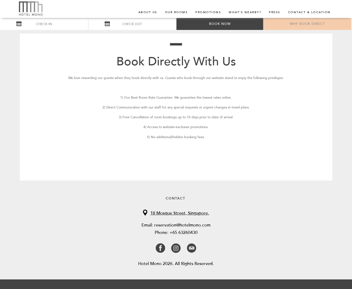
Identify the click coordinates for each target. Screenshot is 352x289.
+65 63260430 (184, 232)
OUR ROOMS (176, 12)
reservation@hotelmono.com (182, 225)
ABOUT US (147, 12)
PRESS (274, 12)
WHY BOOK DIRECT (307, 24)
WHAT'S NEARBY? (245, 12)
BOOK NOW (220, 24)
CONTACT (175, 198)
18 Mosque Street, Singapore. (179, 213)
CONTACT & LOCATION (309, 12)
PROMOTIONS (208, 12)
